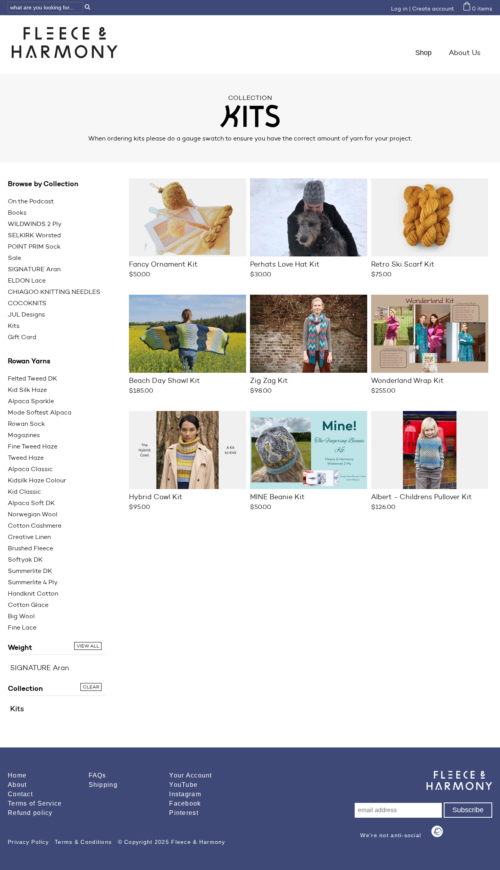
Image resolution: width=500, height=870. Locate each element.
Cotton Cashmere (34, 525)
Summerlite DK (30, 571)
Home (17, 775)
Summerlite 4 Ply (33, 582)
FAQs (97, 775)
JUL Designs (26, 314)
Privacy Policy (29, 842)
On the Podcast (31, 201)
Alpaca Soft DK (31, 503)
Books (17, 212)
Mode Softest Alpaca (39, 412)
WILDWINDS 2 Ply (35, 224)
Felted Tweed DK (32, 378)
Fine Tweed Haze (32, 446)
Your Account (190, 775)
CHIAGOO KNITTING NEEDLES (54, 291)
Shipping (103, 784)
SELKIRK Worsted (34, 235)
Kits (14, 325)
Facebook (185, 803)
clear (91, 687)
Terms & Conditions (84, 842)
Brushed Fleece (30, 548)
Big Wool (21, 616)
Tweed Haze (26, 457)
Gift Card (22, 337)
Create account (433, 8)
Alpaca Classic (30, 469)
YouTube (183, 784)
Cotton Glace (28, 604)
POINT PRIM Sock (34, 246)
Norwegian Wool (32, 514)
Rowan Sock (26, 423)
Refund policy (30, 813)
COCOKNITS (27, 303)
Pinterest (183, 813)
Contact (20, 794)
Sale (14, 258)
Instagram (185, 794)
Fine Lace (22, 627)
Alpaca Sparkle (31, 401)
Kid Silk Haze (27, 389)
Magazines (24, 435)
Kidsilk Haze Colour (37, 480)
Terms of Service (35, 803)
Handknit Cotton (33, 593)
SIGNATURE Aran (34, 269)
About (17, 784)
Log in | (401, 8)
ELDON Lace (27, 280)
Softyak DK (25, 559)
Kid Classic (24, 491)
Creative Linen (29, 537)
